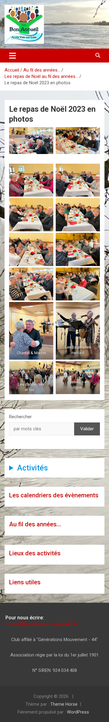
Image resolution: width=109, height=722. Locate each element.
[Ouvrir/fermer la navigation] (13, 56)
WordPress (78, 712)
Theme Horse (64, 704)
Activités (32, 468)
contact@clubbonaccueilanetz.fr (41, 624)
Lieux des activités (35, 553)
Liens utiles (25, 582)
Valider (87, 429)
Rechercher (20, 416)
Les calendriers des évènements (53, 495)
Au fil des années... (35, 524)
